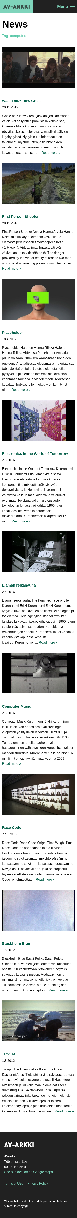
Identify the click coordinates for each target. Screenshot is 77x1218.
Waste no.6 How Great (21, 101)
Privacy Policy (37, 1183)
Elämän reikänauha (19, 585)
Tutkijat (8, 1054)
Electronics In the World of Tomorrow (35, 454)
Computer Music (16, 706)
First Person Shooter (20, 217)
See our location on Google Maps (28, 1172)
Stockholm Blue (16, 943)
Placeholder (12, 333)
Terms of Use (13, 1183)
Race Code (11, 827)
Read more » (50, 152)
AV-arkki (16, 6)
